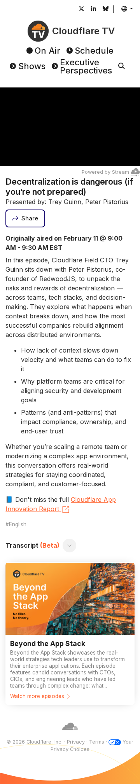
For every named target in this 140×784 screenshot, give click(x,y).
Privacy (76, 742)
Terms (96, 742)
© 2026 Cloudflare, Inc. (35, 742)
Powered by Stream (105, 172)
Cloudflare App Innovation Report (60, 504)
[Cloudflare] (70, 734)
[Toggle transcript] (70, 545)
